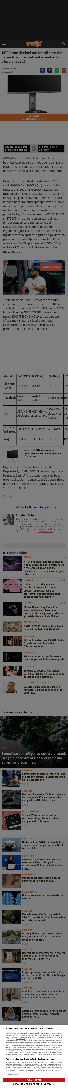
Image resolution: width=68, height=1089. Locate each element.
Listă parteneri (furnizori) (13, 1074)
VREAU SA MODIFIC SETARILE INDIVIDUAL (34, 1084)
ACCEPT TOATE (34, 1080)
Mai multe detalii (20, 1039)
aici (44, 1049)
